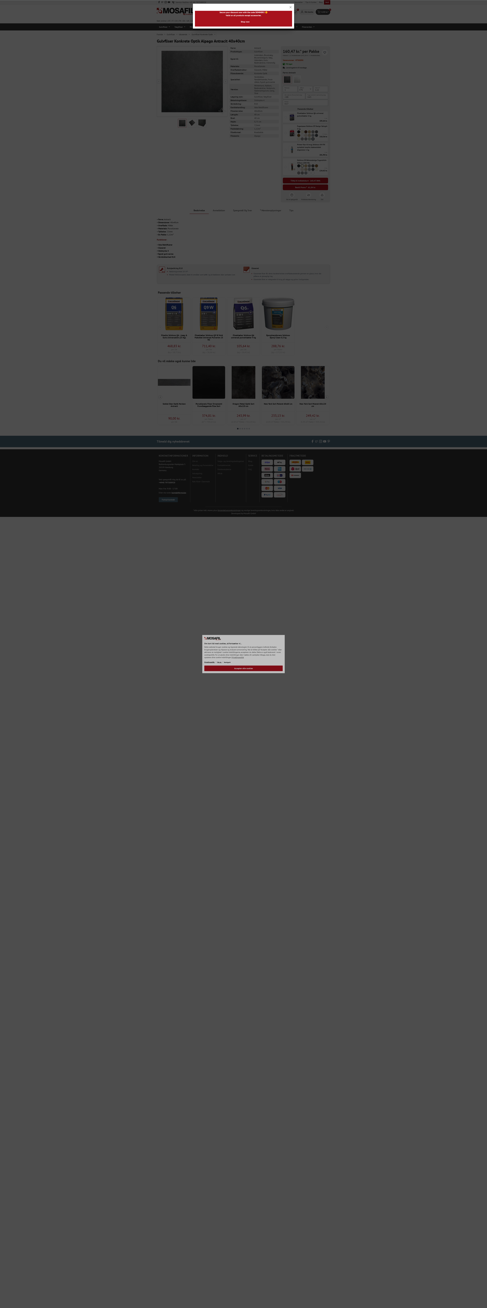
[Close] (290, 7)
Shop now (245, 21)
